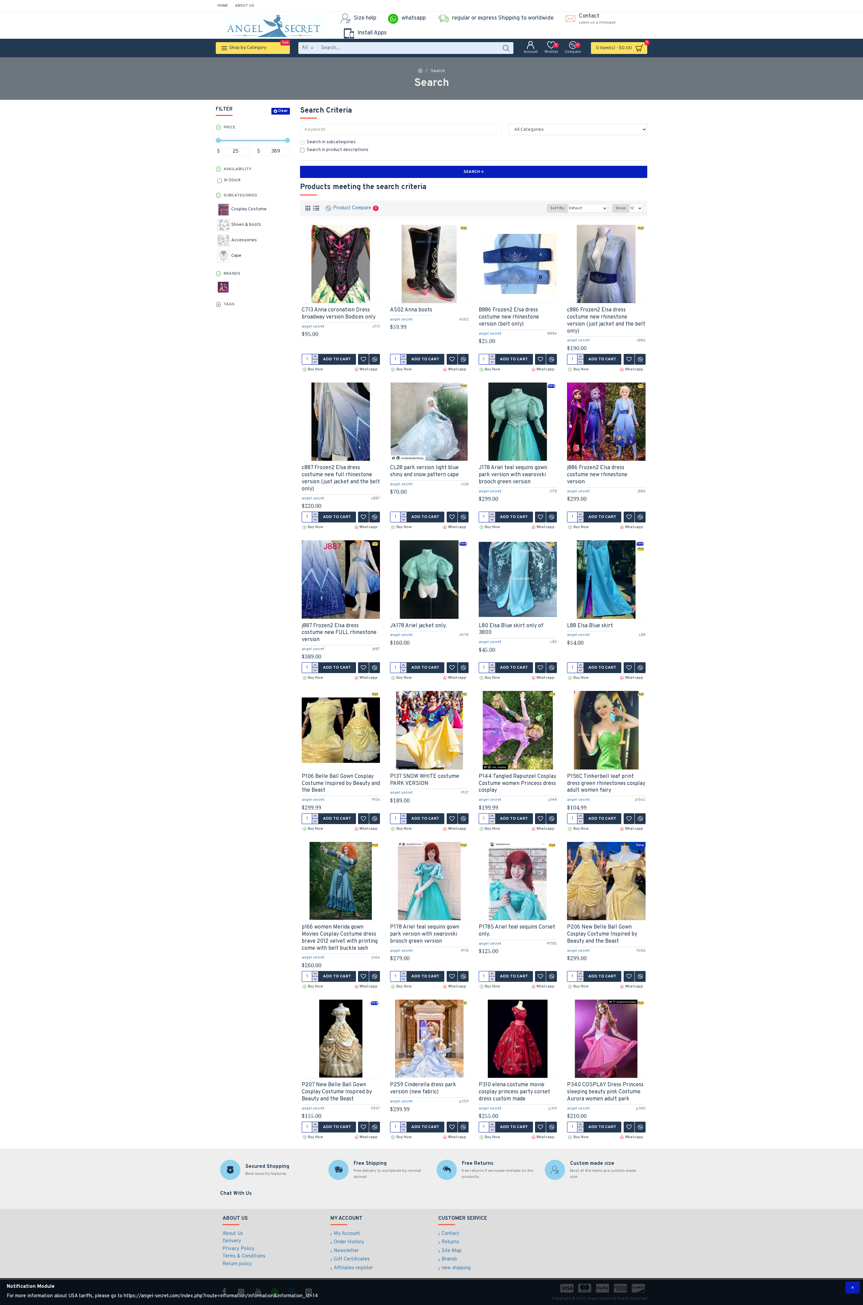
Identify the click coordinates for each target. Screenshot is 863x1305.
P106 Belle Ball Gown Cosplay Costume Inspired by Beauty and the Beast (341, 783)
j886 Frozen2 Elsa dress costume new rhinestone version (597, 474)
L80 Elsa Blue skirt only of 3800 (511, 629)
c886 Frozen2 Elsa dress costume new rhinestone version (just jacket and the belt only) (606, 320)
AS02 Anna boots (411, 310)
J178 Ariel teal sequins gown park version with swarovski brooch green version (513, 474)
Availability (237, 169)
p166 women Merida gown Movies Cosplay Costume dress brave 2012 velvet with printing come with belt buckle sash (340, 937)
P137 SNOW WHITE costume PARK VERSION (424, 780)
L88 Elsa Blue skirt (590, 626)
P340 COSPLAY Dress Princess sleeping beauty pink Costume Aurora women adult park (605, 1092)
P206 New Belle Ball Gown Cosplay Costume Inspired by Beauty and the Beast (602, 934)
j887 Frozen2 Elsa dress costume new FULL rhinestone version (339, 633)
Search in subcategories (331, 142)
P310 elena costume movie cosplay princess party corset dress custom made (514, 1092)
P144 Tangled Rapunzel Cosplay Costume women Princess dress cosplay (517, 783)
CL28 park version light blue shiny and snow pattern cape (424, 471)
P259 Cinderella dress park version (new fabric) (423, 1088)
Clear (283, 111)
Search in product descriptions (337, 150)
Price (229, 127)
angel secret (313, 326)
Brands (232, 273)
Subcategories (240, 195)
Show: (621, 208)
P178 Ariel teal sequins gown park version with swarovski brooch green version (424, 934)
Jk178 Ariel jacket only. (418, 626)
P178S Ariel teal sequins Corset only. (517, 931)
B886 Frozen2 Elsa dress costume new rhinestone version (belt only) (509, 317)
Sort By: (557, 208)
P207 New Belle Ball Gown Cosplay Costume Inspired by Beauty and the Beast (337, 1092)
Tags (229, 304)
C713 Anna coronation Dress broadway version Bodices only (339, 314)
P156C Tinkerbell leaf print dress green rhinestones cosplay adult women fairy (606, 783)
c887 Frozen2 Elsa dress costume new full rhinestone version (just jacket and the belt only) (341, 478)
